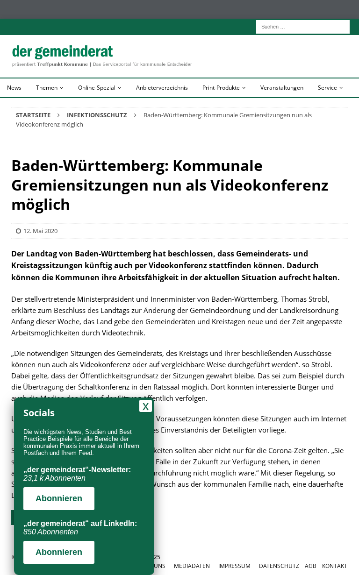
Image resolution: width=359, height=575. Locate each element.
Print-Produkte (221, 88)
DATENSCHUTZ (279, 566)
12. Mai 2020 (40, 231)
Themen (46, 88)
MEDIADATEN (192, 566)
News (14, 88)
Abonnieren (59, 498)
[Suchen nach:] (303, 25)
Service (327, 88)
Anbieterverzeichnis (162, 88)
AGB (310, 566)
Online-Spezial (96, 88)
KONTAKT (334, 566)
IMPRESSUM (234, 566)
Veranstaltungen (281, 88)
